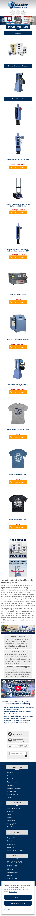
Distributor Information (13, 788)
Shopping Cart (11, 824)
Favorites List (11, 820)
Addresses (10, 811)
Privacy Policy (11, 791)
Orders (9, 814)
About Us (10, 773)
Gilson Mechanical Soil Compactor (18, 159)
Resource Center (12, 782)
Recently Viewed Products (15, 850)
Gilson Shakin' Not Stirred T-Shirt (18, 429)
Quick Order (11, 827)
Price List (10, 841)
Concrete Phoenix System (18, 294)
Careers (9, 776)
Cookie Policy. (13, 892)
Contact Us (10, 779)
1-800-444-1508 (12, 866)
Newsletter (10, 785)
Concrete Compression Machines (18, 66)
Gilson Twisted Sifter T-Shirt (18, 519)
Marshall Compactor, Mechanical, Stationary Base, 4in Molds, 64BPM (18, 250)
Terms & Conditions (13, 794)
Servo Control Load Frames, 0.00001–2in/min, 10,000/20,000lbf (18, 205)
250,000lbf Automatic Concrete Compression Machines (18, 385)
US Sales (10, 869)
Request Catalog (12, 838)
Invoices (9, 817)
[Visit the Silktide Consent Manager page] (29, 909)
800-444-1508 (17, 735)
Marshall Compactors (18, 99)
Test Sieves (18, 33)
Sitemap (9, 797)
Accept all (18, 897)
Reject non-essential (18, 903)
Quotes (9, 875)
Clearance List (11, 844)
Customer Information (13, 808)
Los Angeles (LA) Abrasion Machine (18, 339)
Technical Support (12, 878)
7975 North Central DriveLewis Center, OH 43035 (14, 862)
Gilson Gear (10, 847)
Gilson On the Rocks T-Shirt (18, 474)
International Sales (12, 872)
